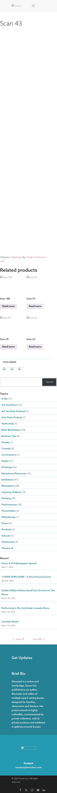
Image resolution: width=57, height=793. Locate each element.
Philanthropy (8, 517)
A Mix (4, 399)
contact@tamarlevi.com (28, 767)
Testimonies (8, 542)
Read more (8, 306)
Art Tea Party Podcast (13, 411)
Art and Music (9, 405)
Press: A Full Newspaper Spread (19, 563)
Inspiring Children (11, 492)
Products (6, 529)
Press (4, 523)
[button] (33, 6)
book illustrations (11, 430)
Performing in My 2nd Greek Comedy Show (25, 608)
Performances (9, 505)
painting (6, 498)
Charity (5, 442)
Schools (5, 536)
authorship (7, 424)
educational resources (13, 474)
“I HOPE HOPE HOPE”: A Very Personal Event (26, 577)
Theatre (5, 548)
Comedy (6, 449)
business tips (8, 436)
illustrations (7, 486)
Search (49, 382)
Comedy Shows (10, 622)
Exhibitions (7, 480)
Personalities (8, 511)
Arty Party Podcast (11, 417)
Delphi (5, 461)
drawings (6, 467)
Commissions (9, 455)
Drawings (16, 257)
